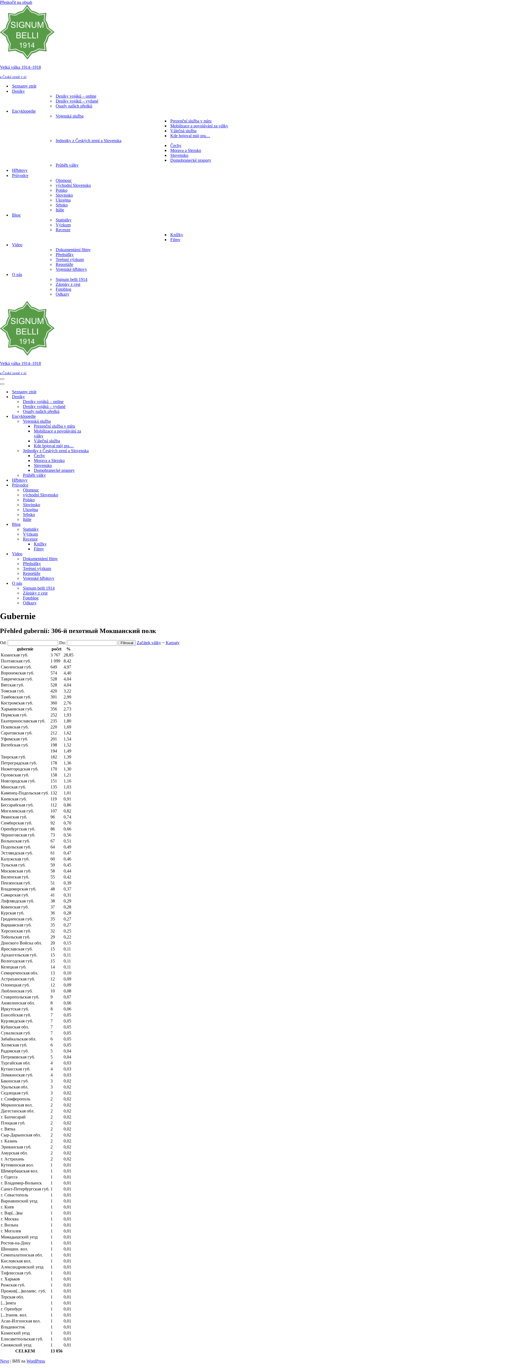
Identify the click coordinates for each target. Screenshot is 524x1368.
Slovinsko (64, 195)
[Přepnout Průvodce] (95, 485)
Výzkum (63, 225)
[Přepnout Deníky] (95, 397)
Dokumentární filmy (73, 249)
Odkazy (62, 294)
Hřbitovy (20, 170)
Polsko (61, 190)
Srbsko (62, 205)
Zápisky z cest (68, 284)
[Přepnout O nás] (95, 583)
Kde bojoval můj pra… (190, 135)
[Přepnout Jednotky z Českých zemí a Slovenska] (95, 451)
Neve (4, 1361)
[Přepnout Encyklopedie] (95, 416)
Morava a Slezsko (185, 150)
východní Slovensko (73, 185)
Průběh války (67, 165)
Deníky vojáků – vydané (77, 101)
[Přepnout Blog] (95, 524)
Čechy (175, 145)
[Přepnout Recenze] (95, 539)
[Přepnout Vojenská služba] (95, 421)
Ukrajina (63, 200)
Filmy (175, 239)
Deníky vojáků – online (76, 96)
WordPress (35, 1361)
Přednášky (65, 254)
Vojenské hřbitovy (71, 269)
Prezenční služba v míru (191, 121)
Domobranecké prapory (190, 160)
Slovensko (179, 155)
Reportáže (64, 264)
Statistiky (64, 220)
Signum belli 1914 (71, 279)
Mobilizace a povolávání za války (199, 126)
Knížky (176, 234)
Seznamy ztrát (24, 86)
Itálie (60, 210)
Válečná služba (183, 130)
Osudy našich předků (74, 106)
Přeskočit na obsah (16, 2)
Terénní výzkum (70, 259)
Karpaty (173, 642)
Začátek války (149, 642)
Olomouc (64, 180)
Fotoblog (63, 289)
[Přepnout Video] (95, 554)
